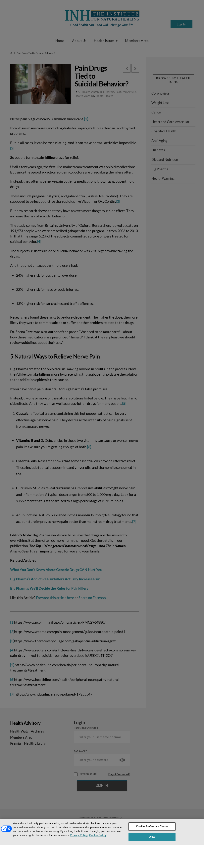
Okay (152, 836)
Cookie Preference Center (152, 826)
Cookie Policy (97, 835)
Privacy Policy (79, 835)
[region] (102, 832)
